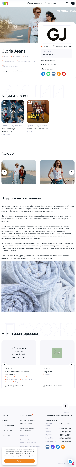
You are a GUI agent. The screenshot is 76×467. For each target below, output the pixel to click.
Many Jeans (47, 372)
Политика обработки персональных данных (28, 441)
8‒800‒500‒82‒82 (48, 60)
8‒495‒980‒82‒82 (48, 65)
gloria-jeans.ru (47, 69)
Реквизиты (24, 435)
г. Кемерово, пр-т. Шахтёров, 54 (59, 415)
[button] (4, 172)
